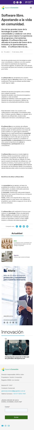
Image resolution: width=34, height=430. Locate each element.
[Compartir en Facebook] (17, 226)
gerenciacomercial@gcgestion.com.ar (13, 391)
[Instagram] (20, 226)
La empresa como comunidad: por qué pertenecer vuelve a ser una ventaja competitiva (23, 244)
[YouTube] (27, 226)
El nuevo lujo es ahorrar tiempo (22, 257)
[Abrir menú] (31, 7)
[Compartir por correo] (24, 226)
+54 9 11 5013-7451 (19, 394)
